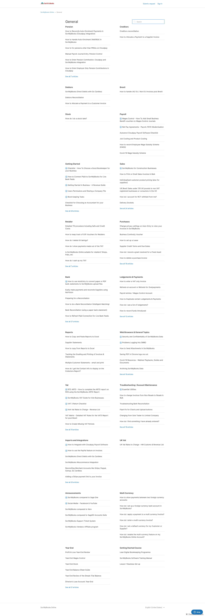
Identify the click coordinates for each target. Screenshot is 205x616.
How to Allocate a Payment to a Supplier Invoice (139, 37)
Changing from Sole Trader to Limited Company (139, 415)
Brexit (122, 87)
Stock (68, 114)
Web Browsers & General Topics (134, 332)
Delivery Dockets (127, 203)
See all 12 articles (126, 316)
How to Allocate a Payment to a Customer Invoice (85, 103)
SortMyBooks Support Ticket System (80, 521)
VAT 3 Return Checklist (77, 404)
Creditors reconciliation (129, 31)
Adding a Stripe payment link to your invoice (83, 476)
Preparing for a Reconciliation (77, 298)
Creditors (124, 27)
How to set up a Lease (129, 240)
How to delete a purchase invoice (133, 258)
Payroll (123, 114)
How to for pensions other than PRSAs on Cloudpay (86, 48)
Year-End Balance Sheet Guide (77, 570)
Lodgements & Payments (131, 277)
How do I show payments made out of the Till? (84, 246)
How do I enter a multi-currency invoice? (136, 520)
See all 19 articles (126, 374)
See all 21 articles (72, 587)
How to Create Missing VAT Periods (79, 424)
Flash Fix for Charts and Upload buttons (136, 409)
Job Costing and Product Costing (133, 139)
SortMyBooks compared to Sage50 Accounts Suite (86, 515)
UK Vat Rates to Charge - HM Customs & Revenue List (142, 445)
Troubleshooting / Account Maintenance (138, 385)
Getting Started (72, 164)
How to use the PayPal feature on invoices (85, 450)
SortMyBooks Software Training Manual (136, 558)
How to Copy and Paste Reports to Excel (82, 337)
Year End (69, 548)
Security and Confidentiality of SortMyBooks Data (142, 337)
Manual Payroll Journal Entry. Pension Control (83, 54)
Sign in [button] (160, 4)
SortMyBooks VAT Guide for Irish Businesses (86, 398)
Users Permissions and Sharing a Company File (87, 191)
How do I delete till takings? (76, 240)
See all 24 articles (126, 208)
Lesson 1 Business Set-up (130, 564)
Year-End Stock (71, 564)
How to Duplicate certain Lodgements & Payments (140, 299)
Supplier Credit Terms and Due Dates (135, 246)
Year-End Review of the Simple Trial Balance (83, 576)
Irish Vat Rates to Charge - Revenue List (84, 409)
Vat (66, 385)
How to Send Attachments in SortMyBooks (137, 348)
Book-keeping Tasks (76, 197)
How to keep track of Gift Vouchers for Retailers (85, 234)
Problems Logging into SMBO (134, 342)
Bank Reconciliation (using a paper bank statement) (86, 310)
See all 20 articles (72, 482)
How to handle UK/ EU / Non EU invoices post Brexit (141, 92)
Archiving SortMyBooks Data (131, 368)
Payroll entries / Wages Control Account (136, 293)
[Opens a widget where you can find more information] (197, 612)
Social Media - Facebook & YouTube (82, 503)
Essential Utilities (129, 389)
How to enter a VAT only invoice (133, 281)
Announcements (73, 493)
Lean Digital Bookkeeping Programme (135, 552)
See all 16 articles (72, 430)
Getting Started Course (130, 548)
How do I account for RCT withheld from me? (138, 197)
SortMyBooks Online (47, 12)
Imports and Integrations (76, 440)
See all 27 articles (72, 322)
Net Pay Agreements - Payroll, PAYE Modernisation (143, 127)
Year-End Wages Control (75, 558)
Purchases (125, 222)
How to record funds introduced (133, 311)
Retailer (69, 222)
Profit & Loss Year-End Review (77, 552)
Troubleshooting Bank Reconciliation (134, 404)
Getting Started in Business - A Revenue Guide (86, 185)
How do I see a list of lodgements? (134, 305)
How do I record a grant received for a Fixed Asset (140, 252)
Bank (67, 277)
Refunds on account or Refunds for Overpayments (140, 287)
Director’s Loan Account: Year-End (79, 582)
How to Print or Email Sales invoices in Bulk (137, 174)
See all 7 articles (71, 76)
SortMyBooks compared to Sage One (83, 497)
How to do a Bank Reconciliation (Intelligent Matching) (87, 304)
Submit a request (149, 4)
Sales (122, 164)
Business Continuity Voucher (131, 234)
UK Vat (123, 440)
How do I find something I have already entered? (139, 421)
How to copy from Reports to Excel (79, 348)
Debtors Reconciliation (74, 97)
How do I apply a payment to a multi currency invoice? (142, 514)
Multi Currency (126, 493)
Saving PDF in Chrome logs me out (134, 354)
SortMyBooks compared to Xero (78, 509)
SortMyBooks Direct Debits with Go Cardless (83, 92)
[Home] (47, 5)
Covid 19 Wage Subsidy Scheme (133, 153)
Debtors (69, 87)
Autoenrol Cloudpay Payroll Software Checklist (139, 133)
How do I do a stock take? (76, 118)
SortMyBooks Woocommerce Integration (81, 462)
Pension (69, 27)
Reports (69, 332)
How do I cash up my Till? (75, 260)
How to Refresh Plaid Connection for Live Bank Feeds (87, 316)
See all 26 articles (72, 211)
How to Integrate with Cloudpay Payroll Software (88, 445)
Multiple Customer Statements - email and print (84, 363)
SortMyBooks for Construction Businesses (139, 168)
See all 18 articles (126, 264)
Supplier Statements (73, 342)
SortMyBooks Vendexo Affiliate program (81, 527)
